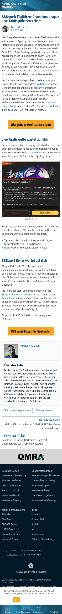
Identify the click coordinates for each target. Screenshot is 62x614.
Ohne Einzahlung (23, 612)
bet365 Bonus (8, 529)
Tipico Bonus (8, 514)
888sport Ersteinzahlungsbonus (19, 294)
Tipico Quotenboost (11, 480)
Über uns (36, 514)
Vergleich (54, 612)
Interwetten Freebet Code (14, 475)
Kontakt (35, 524)
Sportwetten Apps (40, 485)
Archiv (35, 529)
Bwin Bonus (7, 519)
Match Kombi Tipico (11, 490)
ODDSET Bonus (9, 524)
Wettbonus (43, 84)
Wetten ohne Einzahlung (43, 480)
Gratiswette (35, 152)
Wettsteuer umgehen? (42, 495)
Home (7, 612)
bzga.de (49, 587)
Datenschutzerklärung (42, 539)
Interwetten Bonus (11, 534)
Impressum (37, 534)
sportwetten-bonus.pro (31, 550)
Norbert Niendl (30, 346)
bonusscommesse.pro (31, 554)
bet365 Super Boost (11, 485)
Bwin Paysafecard (10, 495)
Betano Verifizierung (11, 500)
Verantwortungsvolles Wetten (46, 475)
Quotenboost (38, 612)
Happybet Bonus (10, 539)
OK (16, 599)
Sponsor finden (39, 519)
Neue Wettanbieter (41, 490)
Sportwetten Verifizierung (44, 500)
